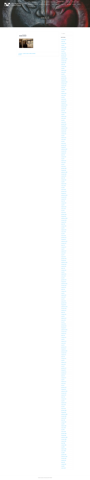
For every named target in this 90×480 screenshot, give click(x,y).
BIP (35, 6)
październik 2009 (64, 414)
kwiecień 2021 (63, 160)
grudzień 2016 (63, 258)
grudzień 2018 (63, 214)
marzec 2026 (63, 49)
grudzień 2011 (63, 368)
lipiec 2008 (63, 443)
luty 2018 (62, 233)
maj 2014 (62, 316)
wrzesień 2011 (63, 372)
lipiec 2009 (63, 420)
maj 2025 (62, 68)
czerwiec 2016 (63, 270)
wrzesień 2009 (63, 416)
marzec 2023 (63, 118)
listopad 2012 (63, 348)
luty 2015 (62, 299)
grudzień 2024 (63, 78)
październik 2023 (64, 104)
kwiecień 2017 (63, 251)
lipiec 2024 (63, 87)
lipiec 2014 (63, 312)
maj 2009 (62, 423)
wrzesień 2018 (63, 220)
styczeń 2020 (63, 189)
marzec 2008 (63, 450)
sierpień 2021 (63, 153)
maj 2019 (62, 204)
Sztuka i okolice (57, 1)
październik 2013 (64, 329)
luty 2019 (62, 210)
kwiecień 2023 (63, 116)
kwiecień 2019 (63, 206)
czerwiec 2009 (63, 422)
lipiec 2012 (63, 356)
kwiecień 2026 (63, 47)
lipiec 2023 (63, 110)
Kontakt (74, 4)
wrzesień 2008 (63, 439)
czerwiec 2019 (63, 202)
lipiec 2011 (63, 375)
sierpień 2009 (63, 418)
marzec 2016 (63, 275)
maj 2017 (62, 249)
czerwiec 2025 (63, 66)
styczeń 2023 (63, 122)
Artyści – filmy (50, 1)
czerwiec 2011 (63, 377)
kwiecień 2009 (63, 425)
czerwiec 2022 (63, 133)
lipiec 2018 (63, 224)
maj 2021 (62, 158)
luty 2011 (62, 385)
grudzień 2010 (63, 387)
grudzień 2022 (63, 124)
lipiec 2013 (63, 335)
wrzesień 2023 (63, 106)
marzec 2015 (63, 297)
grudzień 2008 (63, 433)
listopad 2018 (63, 216)
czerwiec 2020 (63, 179)
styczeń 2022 (63, 143)
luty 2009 (62, 429)
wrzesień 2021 (63, 151)
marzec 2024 (63, 95)
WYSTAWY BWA (30, 6)
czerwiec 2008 (63, 445)
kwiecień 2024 (63, 93)
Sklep (77, 1)
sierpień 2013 (63, 333)
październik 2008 (64, 437)
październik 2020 (64, 172)
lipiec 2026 (63, 41)
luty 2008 (62, 452)
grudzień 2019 (63, 191)
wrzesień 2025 (63, 60)
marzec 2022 (63, 139)
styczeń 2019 (63, 212)
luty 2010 (62, 406)
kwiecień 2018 (63, 229)
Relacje (39, 1)
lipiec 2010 (63, 397)
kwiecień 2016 (63, 274)
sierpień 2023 (63, 108)
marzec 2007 (63, 468)
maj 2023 (62, 114)
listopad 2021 (63, 147)
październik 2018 (64, 218)
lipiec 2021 (63, 154)
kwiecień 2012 (63, 362)
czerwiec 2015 (63, 291)
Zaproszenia (34, 1)
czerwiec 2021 (63, 156)
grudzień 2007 (63, 454)
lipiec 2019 (63, 201)
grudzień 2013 (63, 325)
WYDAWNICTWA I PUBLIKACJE (44, 4)
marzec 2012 (63, 364)
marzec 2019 (63, 208)
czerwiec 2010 (63, 398)
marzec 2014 (63, 320)
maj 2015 (62, 293)
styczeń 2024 (63, 99)
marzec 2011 (63, 383)
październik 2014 (64, 306)
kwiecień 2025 (63, 70)
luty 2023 (62, 120)
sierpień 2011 (63, 373)
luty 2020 (62, 187)
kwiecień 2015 (63, 295)
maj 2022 (62, 135)
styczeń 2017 (63, 256)
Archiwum (69, 4)
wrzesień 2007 (63, 458)
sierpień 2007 (63, 460)
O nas (29, 1)
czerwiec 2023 (63, 112)
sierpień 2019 (63, 199)
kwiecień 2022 (63, 137)
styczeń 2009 (63, 431)
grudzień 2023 (63, 101)
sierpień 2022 (63, 131)
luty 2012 (62, 366)
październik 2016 (64, 262)
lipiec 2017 (63, 245)
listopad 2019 (63, 193)
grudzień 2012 (63, 347)
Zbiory (53, 4)
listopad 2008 (63, 435)
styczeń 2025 (63, 76)
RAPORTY (79, 4)
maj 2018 (62, 227)
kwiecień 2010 (63, 402)
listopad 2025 (63, 56)
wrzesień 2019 (63, 197)
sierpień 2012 (63, 354)
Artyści (73, 1)
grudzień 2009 (63, 410)
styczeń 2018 (63, 235)
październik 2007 (64, 456)
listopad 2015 (63, 281)
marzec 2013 (63, 343)
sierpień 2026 (63, 39)
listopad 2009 (63, 412)
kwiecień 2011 (63, 381)
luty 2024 (62, 97)
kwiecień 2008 (63, 448)
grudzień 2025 (63, 55)
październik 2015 (64, 283)
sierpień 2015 (63, 287)
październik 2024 (64, 81)
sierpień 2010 (63, 395)
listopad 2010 (63, 389)
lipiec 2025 (63, 64)
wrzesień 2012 (63, 352)
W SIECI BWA (63, 4)
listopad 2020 (63, 170)
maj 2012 (62, 360)
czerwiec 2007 (63, 464)
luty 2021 (62, 164)
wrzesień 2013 (63, 331)
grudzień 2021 (63, 145)
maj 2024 (62, 91)
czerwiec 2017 (63, 247)
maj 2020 (62, 181)
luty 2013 (62, 345)
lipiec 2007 (63, 462)
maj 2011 (62, 379)
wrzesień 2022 (63, 129)
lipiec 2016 (63, 268)
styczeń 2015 (63, 300)
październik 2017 (64, 241)
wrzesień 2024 (63, 83)
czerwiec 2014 (63, 314)
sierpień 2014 (63, 310)
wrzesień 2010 (63, 393)
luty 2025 (62, 74)
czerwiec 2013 (63, 337)
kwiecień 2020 (63, 183)
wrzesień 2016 (63, 264)
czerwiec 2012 (63, 358)
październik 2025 (64, 58)
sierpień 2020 (63, 176)
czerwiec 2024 (63, 89)
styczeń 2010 (63, 408)
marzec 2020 (63, 185)
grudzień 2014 (63, 302)
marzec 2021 (63, 162)
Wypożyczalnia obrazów (33, 4)
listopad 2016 (63, 260)
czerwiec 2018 (63, 226)
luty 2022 (62, 141)
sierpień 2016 (63, 266)
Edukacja (57, 4)
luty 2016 (62, 277)
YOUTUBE (43, 1)
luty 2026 (62, 51)
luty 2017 (62, 254)
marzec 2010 (63, 404)
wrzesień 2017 (63, 243)
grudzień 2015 (63, 279)
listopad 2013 (63, 327)
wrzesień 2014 (63, 308)
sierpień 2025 (63, 62)
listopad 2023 (63, 103)
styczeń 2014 (63, 324)
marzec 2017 (63, 252)
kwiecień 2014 (63, 318)
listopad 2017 (63, 239)
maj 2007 (62, 466)
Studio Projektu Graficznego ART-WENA (45, 477)
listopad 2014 (63, 304)
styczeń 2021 (63, 166)
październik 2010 (64, 391)
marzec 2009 (63, 427)
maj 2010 (62, 400)
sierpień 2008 (63, 441)
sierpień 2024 (63, 85)
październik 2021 (64, 149)
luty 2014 (62, 322)
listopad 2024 (63, 80)
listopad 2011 (63, 370)
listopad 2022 (63, 126)
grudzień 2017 (63, 237)
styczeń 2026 (63, 53)
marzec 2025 (63, 72)
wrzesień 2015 (63, 285)
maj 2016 (62, 272)
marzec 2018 (63, 231)
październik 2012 (64, 350)
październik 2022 (64, 128)
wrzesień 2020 (63, 174)
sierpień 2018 (63, 222)
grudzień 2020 (63, 168)
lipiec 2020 (63, 177)
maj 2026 (62, 45)
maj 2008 (62, 446)
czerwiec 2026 (63, 43)
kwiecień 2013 (63, 341)
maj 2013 (62, 339)
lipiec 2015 (63, 289)
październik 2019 (64, 195)
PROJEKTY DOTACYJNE (66, 1)
